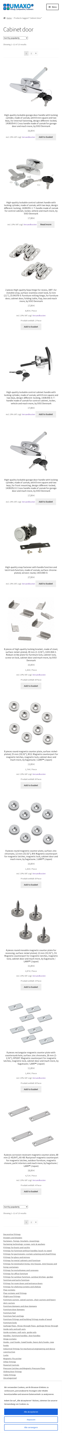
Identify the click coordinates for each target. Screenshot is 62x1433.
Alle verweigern (31, 1427)
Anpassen (31, 1419)
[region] (31, 1407)
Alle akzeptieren (31, 1411)
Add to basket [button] (46, 136)
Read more (45, 224)
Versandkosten (28, 137)
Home (9, 18)
